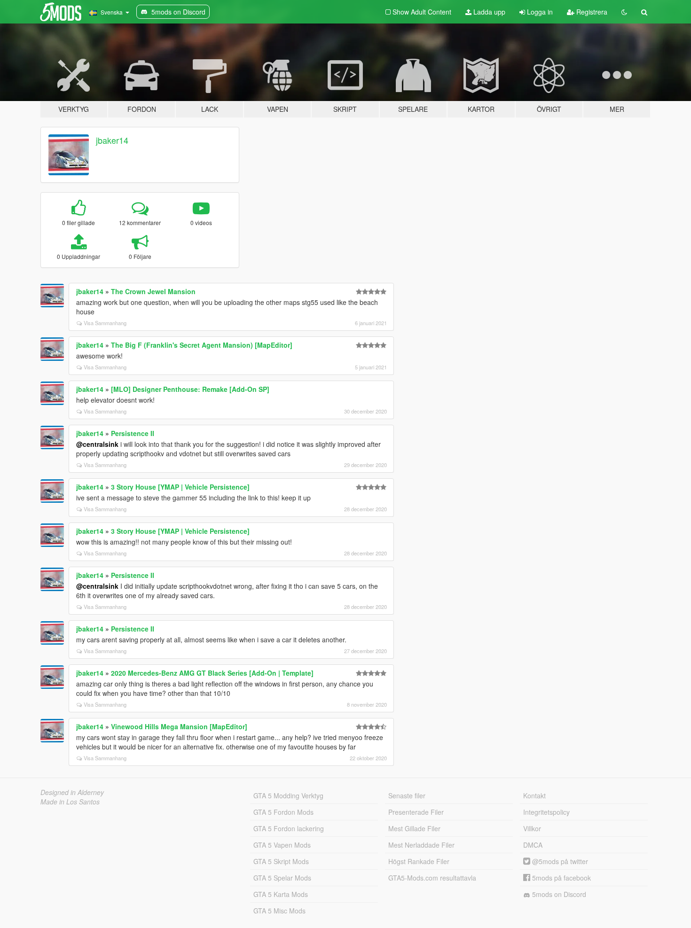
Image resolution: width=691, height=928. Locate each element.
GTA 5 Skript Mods (281, 861)
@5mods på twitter (559, 861)
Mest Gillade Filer (414, 828)
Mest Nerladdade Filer (421, 845)
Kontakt (534, 795)
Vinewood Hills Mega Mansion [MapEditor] (179, 726)
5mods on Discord (558, 894)
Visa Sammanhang (105, 323)
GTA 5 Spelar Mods (282, 877)
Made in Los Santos (70, 801)
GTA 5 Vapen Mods (282, 845)
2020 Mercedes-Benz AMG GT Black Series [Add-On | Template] (212, 673)
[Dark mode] (624, 11)
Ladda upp (488, 11)
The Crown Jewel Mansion (153, 291)
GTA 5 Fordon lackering (288, 828)
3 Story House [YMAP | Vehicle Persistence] (180, 486)
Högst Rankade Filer (418, 861)
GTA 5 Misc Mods (279, 910)
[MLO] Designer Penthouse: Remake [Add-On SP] (190, 389)
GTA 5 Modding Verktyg (288, 795)
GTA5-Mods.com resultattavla (432, 877)
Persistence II (132, 433)
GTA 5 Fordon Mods (283, 812)
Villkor (532, 828)
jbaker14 (112, 140)
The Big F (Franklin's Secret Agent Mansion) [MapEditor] (201, 345)
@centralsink (97, 444)
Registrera (590, 11)
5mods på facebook (560, 877)
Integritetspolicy (546, 812)
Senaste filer (406, 795)
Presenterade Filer (416, 812)
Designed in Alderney (72, 792)
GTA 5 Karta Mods (280, 894)
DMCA (532, 845)
